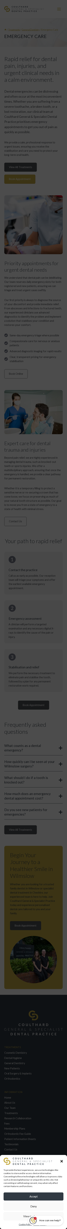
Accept (33, 1196)
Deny (33, 1206)
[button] (61, 1161)
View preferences (33, 1216)
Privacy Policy (39, 1224)
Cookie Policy (25, 1224)
